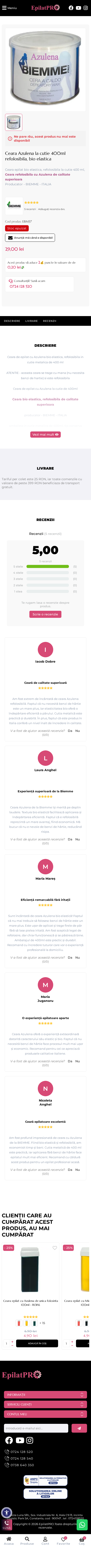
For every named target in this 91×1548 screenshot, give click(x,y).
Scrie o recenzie (45, 614)
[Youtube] (78, 8)
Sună (7, 1527)
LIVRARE (31, 320)
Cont (45, 1543)
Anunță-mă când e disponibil (33, 237)
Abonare (79, 1428)
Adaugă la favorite (55, 1248)
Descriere (12, 320)
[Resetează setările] (6, 1512)
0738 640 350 (22, 1465)
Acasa (9, 1543)
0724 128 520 (21, 286)
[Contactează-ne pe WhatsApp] (82, 1524)
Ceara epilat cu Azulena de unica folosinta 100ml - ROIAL (30, 1303)
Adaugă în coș (37, 1343)
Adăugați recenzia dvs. (51, 209)
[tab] (12, 321)
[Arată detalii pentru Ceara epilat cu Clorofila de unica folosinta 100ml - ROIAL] (34, 1325)
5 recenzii (30, 209)
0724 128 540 (22, 1458)
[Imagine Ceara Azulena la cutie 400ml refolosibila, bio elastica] (45, 105)
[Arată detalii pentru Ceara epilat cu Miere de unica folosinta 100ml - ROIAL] (27, 1325)
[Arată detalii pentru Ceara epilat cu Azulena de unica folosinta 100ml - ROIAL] (30, 1269)
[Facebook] (71, 8)
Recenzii (49, 320)
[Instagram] (85, 8)
